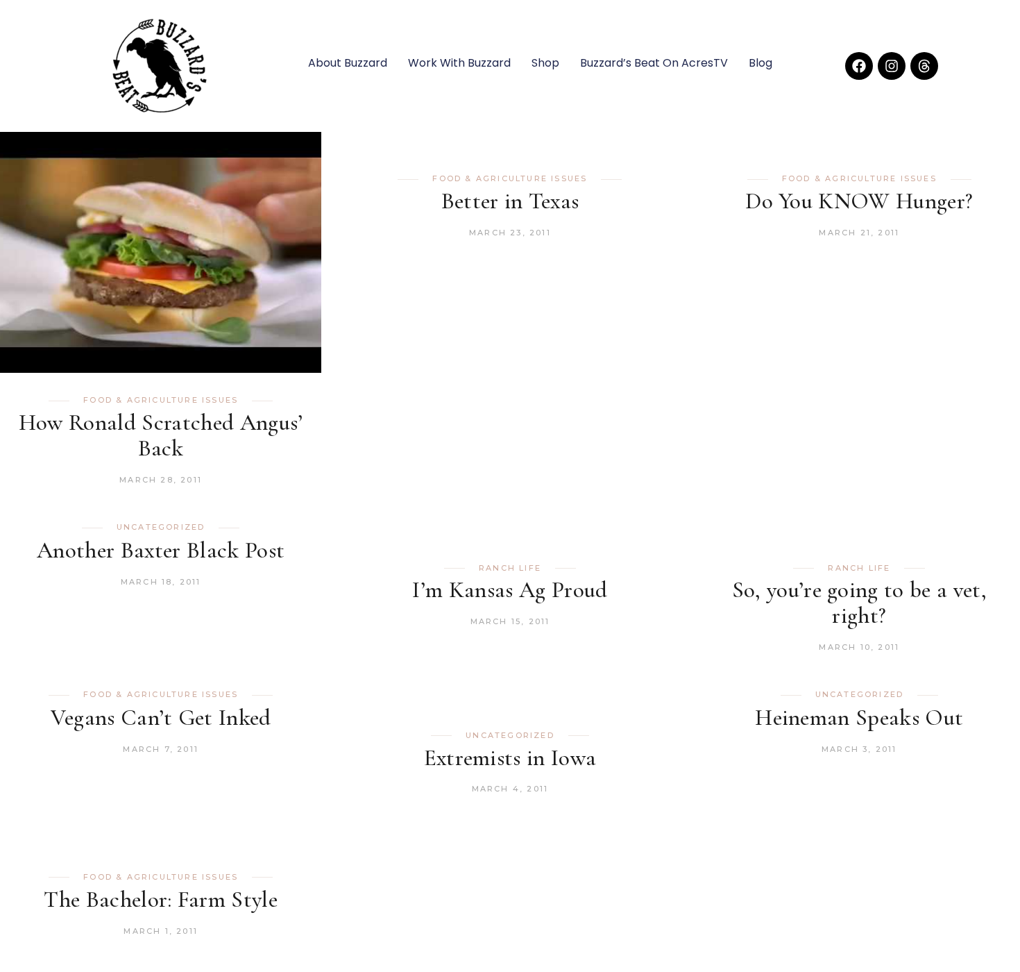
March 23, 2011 (510, 232)
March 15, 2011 (510, 621)
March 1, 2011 (161, 931)
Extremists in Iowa (510, 757)
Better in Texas (510, 201)
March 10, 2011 (859, 647)
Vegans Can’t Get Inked (161, 717)
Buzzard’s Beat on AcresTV (654, 63)
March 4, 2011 (510, 789)
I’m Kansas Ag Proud (509, 589)
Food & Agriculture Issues (160, 400)
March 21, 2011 (859, 232)
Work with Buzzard (459, 63)
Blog (760, 63)
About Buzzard (347, 63)
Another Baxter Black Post (160, 550)
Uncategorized (161, 527)
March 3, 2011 (859, 749)
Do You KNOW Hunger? (859, 201)
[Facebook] (859, 66)
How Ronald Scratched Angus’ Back (161, 435)
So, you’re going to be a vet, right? (859, 602)
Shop (545, 63)
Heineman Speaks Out (859, 717)
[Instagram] (892, 66)
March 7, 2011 (160, 749)
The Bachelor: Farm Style (161, 899)
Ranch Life (510, 568)
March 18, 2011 (161, 582)
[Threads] (924, 66)
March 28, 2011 (160, 480)
